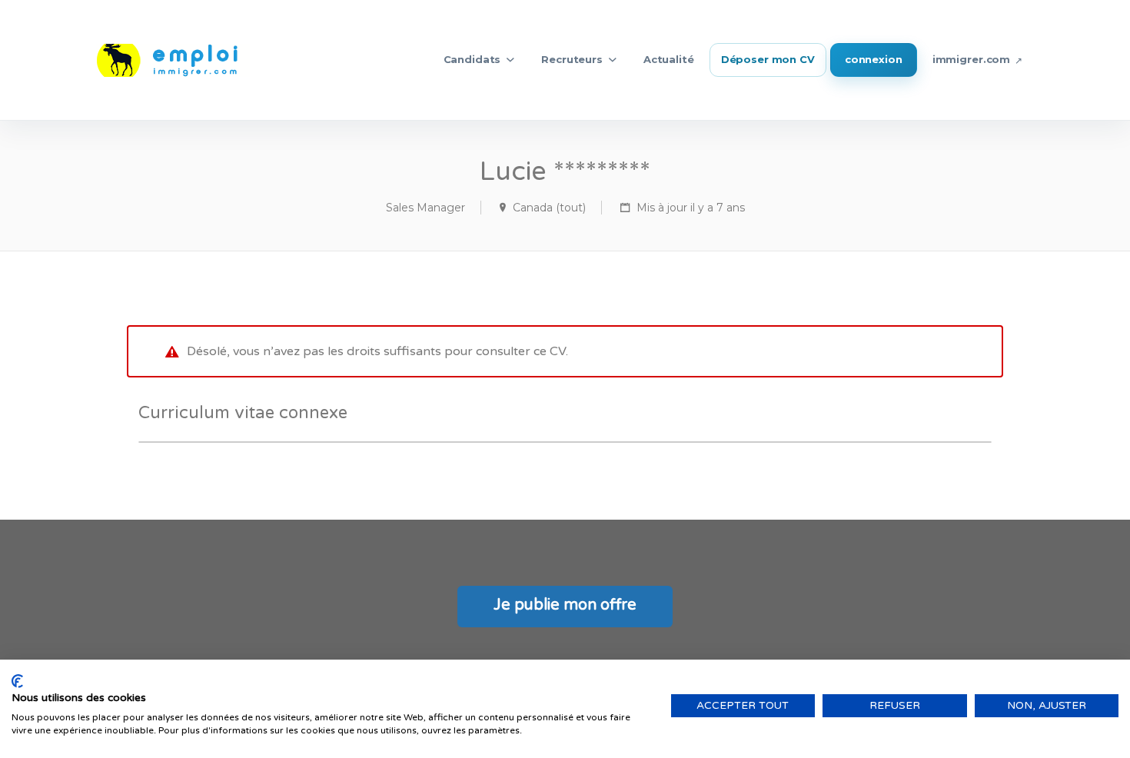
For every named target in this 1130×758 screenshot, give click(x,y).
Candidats (472, 59)
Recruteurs (572, 59)
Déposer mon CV (768, 59)
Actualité (668, 59)
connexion (873, 59)
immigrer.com (971, 59)
